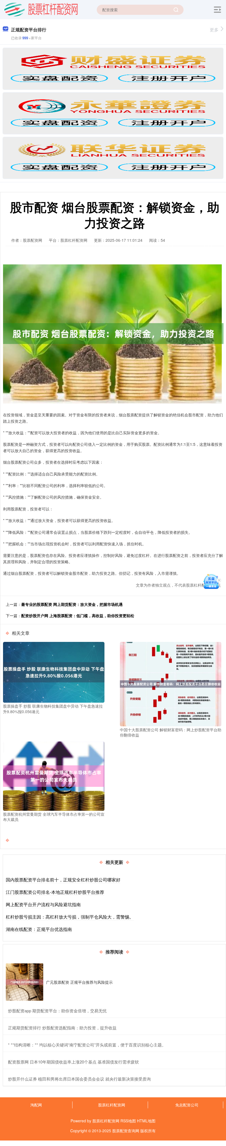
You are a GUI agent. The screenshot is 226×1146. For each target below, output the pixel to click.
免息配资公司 (186, 1104)
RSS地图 (128, 1120)
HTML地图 (146, 1120)
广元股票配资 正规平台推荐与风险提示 (79, 982)
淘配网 (36, 1104)
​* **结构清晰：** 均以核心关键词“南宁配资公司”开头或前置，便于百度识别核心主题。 (87, 1045)
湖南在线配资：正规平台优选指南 (39, 929)
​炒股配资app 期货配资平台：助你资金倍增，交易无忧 (57, 1010)
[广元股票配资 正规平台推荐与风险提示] (24, 982)
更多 (214, 29)
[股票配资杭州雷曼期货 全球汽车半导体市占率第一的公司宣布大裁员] (53, 775)
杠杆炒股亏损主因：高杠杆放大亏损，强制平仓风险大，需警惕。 (70, 917)
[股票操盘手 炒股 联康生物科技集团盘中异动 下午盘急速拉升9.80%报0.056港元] (53, 671)
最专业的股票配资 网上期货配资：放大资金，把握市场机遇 (72, 604)
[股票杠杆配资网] (40, 9)
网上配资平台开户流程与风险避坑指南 (43, 904)
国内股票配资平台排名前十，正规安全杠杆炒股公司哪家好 (63, 879)
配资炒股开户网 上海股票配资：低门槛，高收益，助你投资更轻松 (77, 615)
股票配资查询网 (125, 1130)
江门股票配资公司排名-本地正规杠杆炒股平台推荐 (55, 892)
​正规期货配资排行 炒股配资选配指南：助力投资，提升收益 (62, 1027)
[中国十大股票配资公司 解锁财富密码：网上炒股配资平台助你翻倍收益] (170, 683)
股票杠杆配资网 (111, 1104)
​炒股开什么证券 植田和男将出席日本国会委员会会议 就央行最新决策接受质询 (79, 1079)
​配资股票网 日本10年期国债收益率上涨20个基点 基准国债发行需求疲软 (73, 1062)
